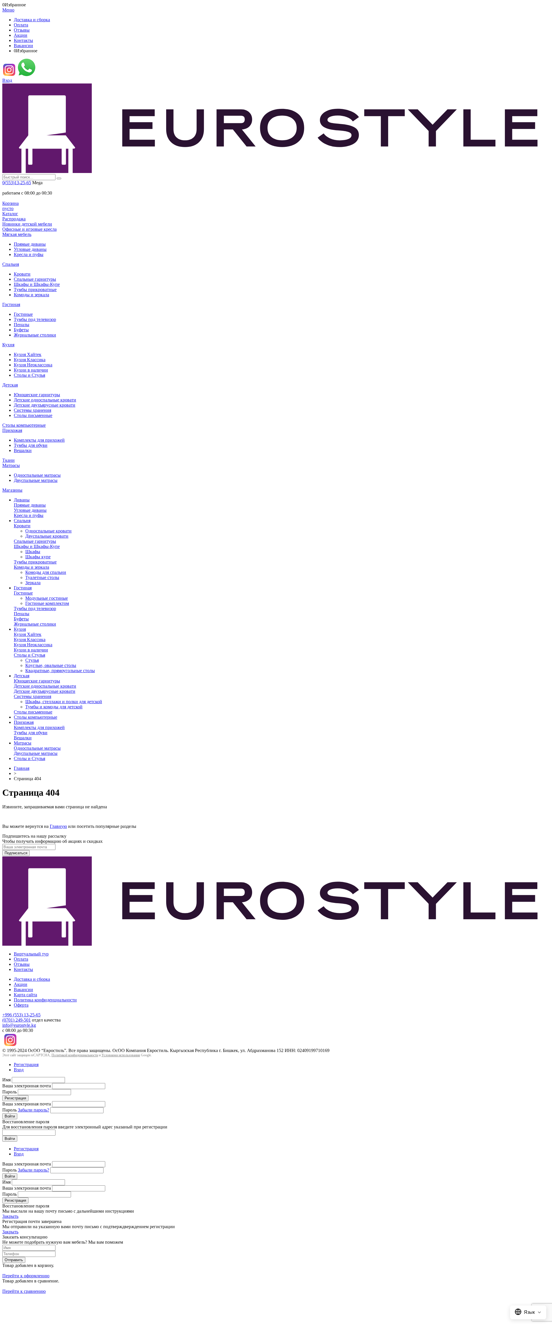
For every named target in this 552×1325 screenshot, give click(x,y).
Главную (58, 826)
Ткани (8, 460)
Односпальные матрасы (37, 475)
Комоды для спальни (45, 572)
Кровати (22, 274)
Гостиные (23, 314)
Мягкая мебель (16, 234)
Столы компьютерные (24, 425)
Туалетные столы (42, 577)
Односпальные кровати (48, 530)
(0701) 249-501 (16, 1020)
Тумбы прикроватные (35, 289)
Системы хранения (32, 410)
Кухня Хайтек (27, 354)
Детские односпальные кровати (45, 399)
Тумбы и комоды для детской (54, 706)
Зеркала (33, 582)
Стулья (32, 660)
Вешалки (23, 450)
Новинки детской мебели (27, 224)
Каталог (10, 213)
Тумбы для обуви (30, 445)
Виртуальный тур (31, 953)
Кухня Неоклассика (33, 364)
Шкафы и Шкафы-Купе (37, 284)
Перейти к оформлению (25, 1275)
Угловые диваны (30, 249)
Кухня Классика (29, 359)
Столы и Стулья (29, 375)
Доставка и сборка (32, 19)
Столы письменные (33, 415)
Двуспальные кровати (46, 536)
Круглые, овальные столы (50, 665)
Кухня (8, 344)
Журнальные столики (35, 334)
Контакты (23, 40)
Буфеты (21, 329)
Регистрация (26, 1064)
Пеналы (21, 324)
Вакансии (23, 45)
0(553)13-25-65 (16, 182)
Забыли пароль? (33, 1109)
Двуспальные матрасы (35, 480)
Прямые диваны (30, 244)
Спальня (10, 264)
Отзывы (22, 30)
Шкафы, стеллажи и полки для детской (63, 701)
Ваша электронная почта (26, 1085)
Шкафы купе (38, 556)
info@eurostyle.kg (19, 1025)
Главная (21, 768)
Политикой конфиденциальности (74, 1055)
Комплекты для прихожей (39, 440)
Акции (20, 35)
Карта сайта (25, 994)
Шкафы (32, 551)
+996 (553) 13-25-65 (21, 1014)
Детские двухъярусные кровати (44, 405)
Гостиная (11, 304)
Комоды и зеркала (31, 294)
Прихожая (12, 430)
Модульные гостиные (46, 598)
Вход (7, 80)
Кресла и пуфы (28, 254)
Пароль (9, 1091)
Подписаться (16, 853)
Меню (8, 9)
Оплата (21, 24)
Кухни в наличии (31, 370)
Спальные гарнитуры (35, 279)
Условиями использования (120, 1055)
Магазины (12, 490)
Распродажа (14, 218)
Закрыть (10, 1216)
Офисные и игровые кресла (29, 229)
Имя (6, 1079)
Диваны (22, 499)
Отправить (14, 1260)
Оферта (21, 1005)
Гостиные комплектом (47, 603)
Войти (10, 1116)
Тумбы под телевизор (35, 319)
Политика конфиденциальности (45, 999)
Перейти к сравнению (24, 1291)
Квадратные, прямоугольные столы (60, 670)
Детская (10, 384)
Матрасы (11, 465)
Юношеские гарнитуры (37, 394)
